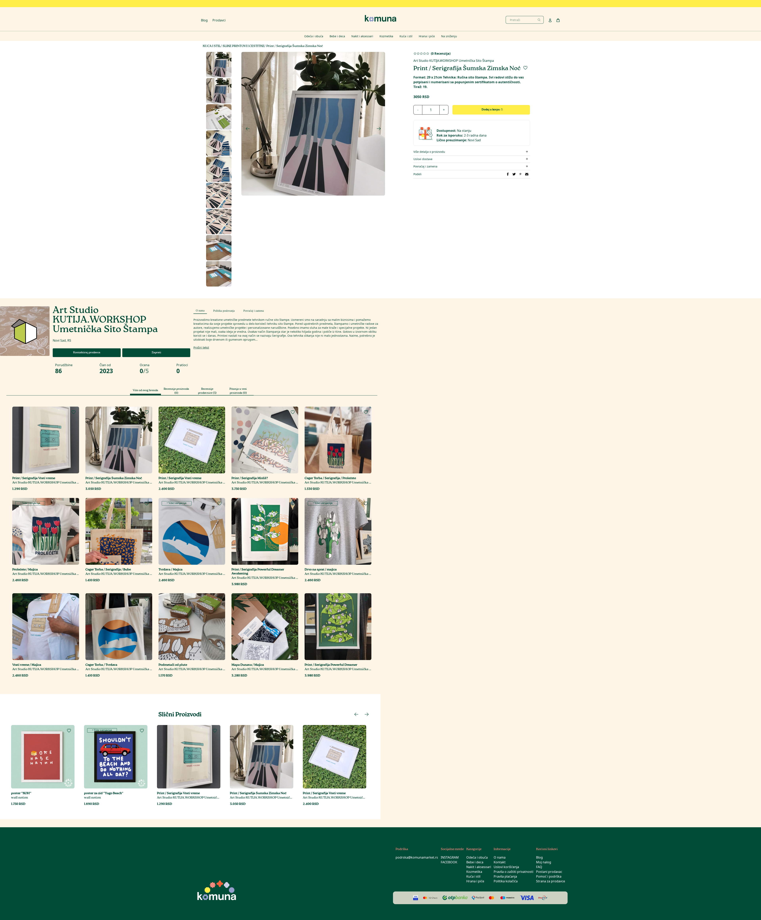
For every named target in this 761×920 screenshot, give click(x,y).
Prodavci (219, 20)
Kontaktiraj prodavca (86, 353)
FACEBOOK (449, 862)
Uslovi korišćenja (506, 867)
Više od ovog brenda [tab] (145, 391)
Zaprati (156, 353)
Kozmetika (474, 871)
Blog (204, 20)
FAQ (539, 867)
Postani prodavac (549, 871)
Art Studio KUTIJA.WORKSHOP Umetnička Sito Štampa (453, 60)
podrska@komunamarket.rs (417, 857)
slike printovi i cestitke (243, 46)
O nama (500, 857)
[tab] (200, 310)
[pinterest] (520, 174)
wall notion (19, 798)
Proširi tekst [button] (201, 347)
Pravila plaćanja (505, 876)
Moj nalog (543, 862)
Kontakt (500, 862)
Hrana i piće (475, 881)
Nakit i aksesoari (478, 867)
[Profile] (550, 20)
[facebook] (507, 174)
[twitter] (514, 174)
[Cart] (558, 20)
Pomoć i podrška (548, 876)
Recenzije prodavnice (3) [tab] (207, 391)
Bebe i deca (474, 862)
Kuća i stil (473, 876)
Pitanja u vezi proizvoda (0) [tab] (238, 391)
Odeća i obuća (477, 857)
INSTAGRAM (450, 857)
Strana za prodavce (550, 881)
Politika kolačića (506, 881)
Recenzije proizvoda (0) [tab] (176, 391)
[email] (526, 174)
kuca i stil (212, 46)
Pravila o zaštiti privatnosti (513, 871)
